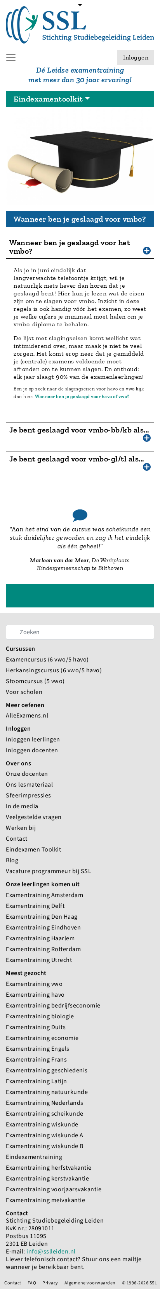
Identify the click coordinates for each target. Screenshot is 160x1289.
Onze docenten (27, 774)
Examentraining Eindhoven (43, 927)
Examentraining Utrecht (39, 960)
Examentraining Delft (35, 906)
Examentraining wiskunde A (44, 1135)
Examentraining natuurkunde (47, 1092)
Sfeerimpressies (28, 795)
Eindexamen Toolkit (33, 849)
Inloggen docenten (32, 750)
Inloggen (135, 57)
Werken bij (21, 828)
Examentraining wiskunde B (44, 1146)
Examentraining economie (42, 1038)
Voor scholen (24, 692)
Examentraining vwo (34, 984)
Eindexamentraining (34, 1157)
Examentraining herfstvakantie (49, 1167)
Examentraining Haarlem (40, 938)
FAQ (32, 1283)
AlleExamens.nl (27, 715)
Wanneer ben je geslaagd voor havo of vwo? (82, 396)
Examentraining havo (35, 994)
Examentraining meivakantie (45, 1200)
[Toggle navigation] (80, 9)
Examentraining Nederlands (44, 1103)
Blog (12, 860)
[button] (80, 246)
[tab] (80, 247)
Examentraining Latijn (36, 1081)
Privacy (50, 1283)
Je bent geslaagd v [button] (79, 430)
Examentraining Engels (38, 1049)
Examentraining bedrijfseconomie (53, 1005)
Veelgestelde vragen (34, 817)
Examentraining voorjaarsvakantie (53, 1189)
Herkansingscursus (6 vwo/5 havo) (54, 670)
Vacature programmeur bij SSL (48, 871)
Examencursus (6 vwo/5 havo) (47, 659)
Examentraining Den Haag (42, 916)
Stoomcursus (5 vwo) (35, 681)
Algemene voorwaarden (90, 1283)
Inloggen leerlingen (33, 739)
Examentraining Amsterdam (44, 895)
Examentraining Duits (36, 1027)
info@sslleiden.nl (51, 1251)
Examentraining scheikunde (44, 1113)
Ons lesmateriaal (29, 784)
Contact (17, 838)
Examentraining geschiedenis (47, 1070)
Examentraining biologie (40, 1016)
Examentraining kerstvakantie (47, 1178)
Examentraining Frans (36, 1059)
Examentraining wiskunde (42, 1124)
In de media (22, 806)
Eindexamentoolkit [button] (48, 98)
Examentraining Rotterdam (43, 949)
